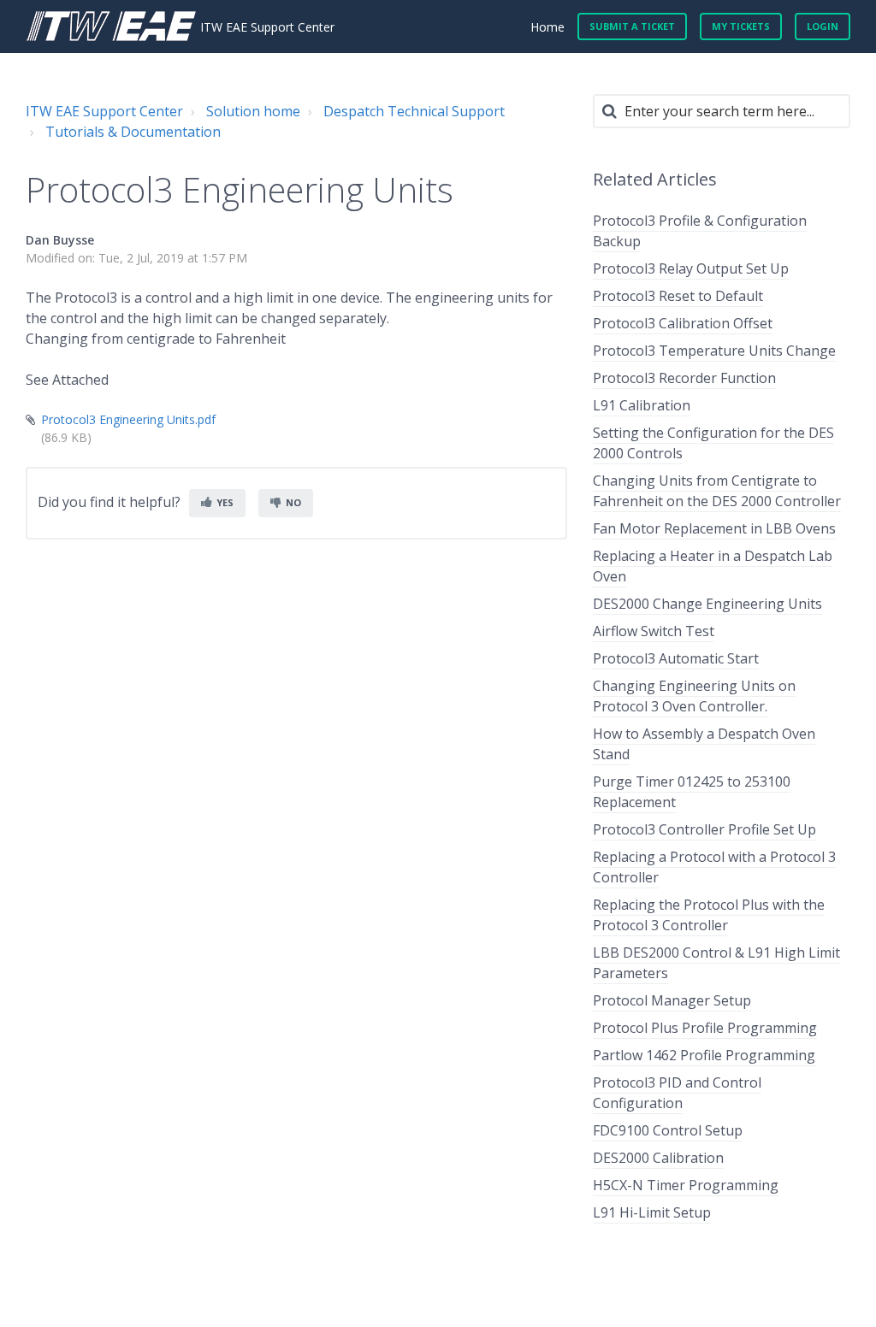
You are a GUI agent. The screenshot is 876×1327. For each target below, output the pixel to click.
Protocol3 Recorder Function (684, 378)
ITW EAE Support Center (104, 111)
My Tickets (741, 26)
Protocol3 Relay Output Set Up (691, 268)
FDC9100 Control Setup (668, 1130)
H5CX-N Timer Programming (685, 1185)
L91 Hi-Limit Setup (652, 1212)
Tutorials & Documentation (133, 131)
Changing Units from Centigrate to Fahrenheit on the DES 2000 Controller (717, 490)
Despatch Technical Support (414, 111)
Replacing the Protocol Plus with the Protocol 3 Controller (709, 915)
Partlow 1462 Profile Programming (704, 1055)
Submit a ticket (632, 26)
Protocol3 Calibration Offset (682, 323)
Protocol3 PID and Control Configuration (677, 1092)
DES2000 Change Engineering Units (707, 603)
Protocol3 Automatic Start (676, 658)
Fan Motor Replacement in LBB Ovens (714, 528)
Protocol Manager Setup (672, 1000)
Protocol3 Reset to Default (678, 295)
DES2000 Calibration (658, 1157)
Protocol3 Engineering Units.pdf (128, 419)
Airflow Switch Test (653, 631)
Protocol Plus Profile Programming (705, 1027)
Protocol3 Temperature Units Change (714, 350)
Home (547, 27)
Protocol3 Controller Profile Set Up (704, 829)
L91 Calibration (641, 405)
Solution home (253, 111)
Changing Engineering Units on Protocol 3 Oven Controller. (694, 696)
